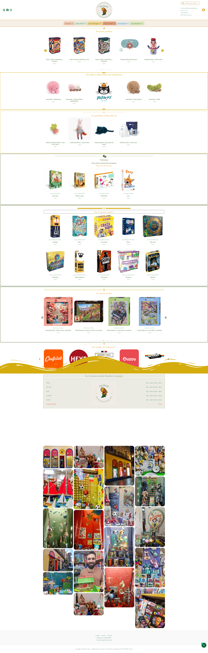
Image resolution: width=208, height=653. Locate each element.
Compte (97, 635)
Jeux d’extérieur (136, 23)
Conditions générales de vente (104, 640)
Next (168, 359)
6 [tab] (105, 69)
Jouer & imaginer (94, 23)
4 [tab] (101, 69)
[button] (45, 50)
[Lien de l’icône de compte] (203, 10)
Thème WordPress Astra (126, 649)
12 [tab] (113, 340)
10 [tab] (111, 69)
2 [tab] (98, 69)
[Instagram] (11, 10)
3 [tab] (100, 69)
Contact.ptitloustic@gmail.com (188, 8)
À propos (109, 635)
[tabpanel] (60, 50)
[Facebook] (7, 10)
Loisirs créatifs (108, 23)
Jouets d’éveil (80, 23)
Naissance (68, 23)
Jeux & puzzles (122, 23)
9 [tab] (109, 69)
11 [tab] (111, 340)
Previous (39, 359)
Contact (103, 635)
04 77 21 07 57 (184, 10)
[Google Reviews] (4, 10)
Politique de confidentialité (104, 638)
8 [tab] (108, 69)
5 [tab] (103, 69)
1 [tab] (97, 69)
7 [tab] (106, 69)
